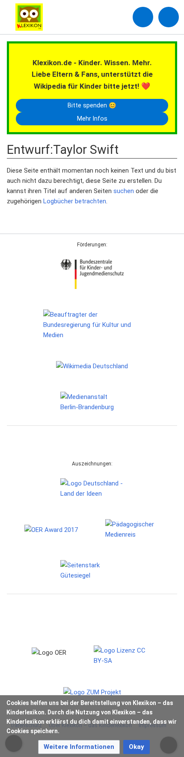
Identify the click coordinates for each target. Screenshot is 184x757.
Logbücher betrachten (74, 201)
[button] (79, 747)
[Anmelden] (143, 17)
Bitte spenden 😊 (92, 105)
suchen (123, 191)
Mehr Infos (92, 118)
